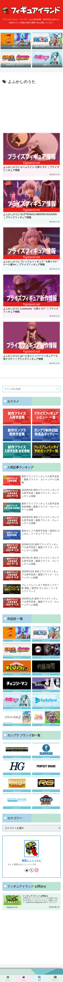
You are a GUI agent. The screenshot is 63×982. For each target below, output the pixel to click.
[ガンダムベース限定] (46, 750)
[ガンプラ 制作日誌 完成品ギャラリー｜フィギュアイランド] (46, 433)
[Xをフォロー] (31, 870)
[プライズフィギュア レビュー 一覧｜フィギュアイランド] (46, 416)
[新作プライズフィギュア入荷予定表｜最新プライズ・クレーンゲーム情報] (17, 416)
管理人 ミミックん (31, 860)
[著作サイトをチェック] (26, 870)
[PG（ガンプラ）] (46, 767)
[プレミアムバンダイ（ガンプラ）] (17, 750)
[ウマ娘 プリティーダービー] (46, 718)
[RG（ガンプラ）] (46, 784)
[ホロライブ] (46, 701)
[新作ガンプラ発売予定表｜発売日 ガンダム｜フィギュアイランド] (17, 433)
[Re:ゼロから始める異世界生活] (46, 684)
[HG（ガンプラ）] (17, 767)
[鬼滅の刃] (46, 651)
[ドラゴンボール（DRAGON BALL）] (17, 634)
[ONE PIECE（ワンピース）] (46, 634)
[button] (57, 389)
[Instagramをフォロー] (36, 870)
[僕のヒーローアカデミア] (17, 667)
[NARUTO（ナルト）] (17, 651)
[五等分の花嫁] (17, 718)
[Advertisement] (31, 107)
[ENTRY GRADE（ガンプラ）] (17, 801)
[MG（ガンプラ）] (17, 784)
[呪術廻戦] (46, 667)
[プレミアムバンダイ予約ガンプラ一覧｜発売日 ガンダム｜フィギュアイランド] (46, 450)
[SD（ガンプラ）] (46, 801)
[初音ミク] (17, 701)
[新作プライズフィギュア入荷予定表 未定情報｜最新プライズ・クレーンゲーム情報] (17, 450)
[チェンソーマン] (17, 684)
